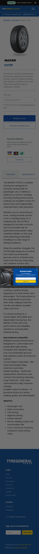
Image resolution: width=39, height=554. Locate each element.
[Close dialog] (37, 269)
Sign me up (25, 281)
